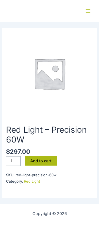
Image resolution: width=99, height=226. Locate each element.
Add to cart (40, 160)
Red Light (32, 181)
